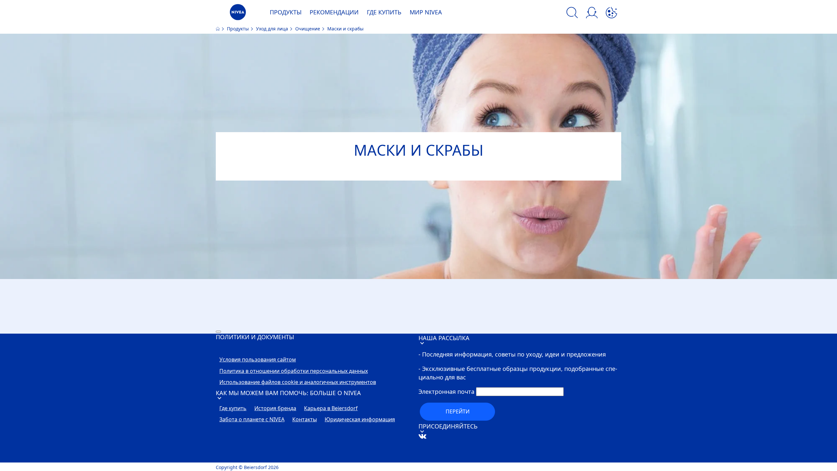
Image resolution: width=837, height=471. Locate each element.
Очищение (308, 29)
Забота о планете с (251, 419)
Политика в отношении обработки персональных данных (293, 371)
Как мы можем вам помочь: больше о (288, 393)
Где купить (233, 408)
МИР (426, 12)
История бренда (275, 408)
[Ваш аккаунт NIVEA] (592, 13)
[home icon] (218, 29)
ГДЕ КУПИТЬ (384, 12)
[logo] (238, 14)
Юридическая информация (360, 419)
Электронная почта (446, 391)
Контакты (304, 419)
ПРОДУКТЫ (285, 12)
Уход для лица (272, 29)
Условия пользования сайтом (257, 360)
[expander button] (218, 332)
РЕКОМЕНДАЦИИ (334, 12)
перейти (458, 411)
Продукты (238, 29)
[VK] (432, 458)
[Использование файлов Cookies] (611, 13)
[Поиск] (572, 13)
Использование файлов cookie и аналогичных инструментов (297, 382)
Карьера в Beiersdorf (331, 408)
